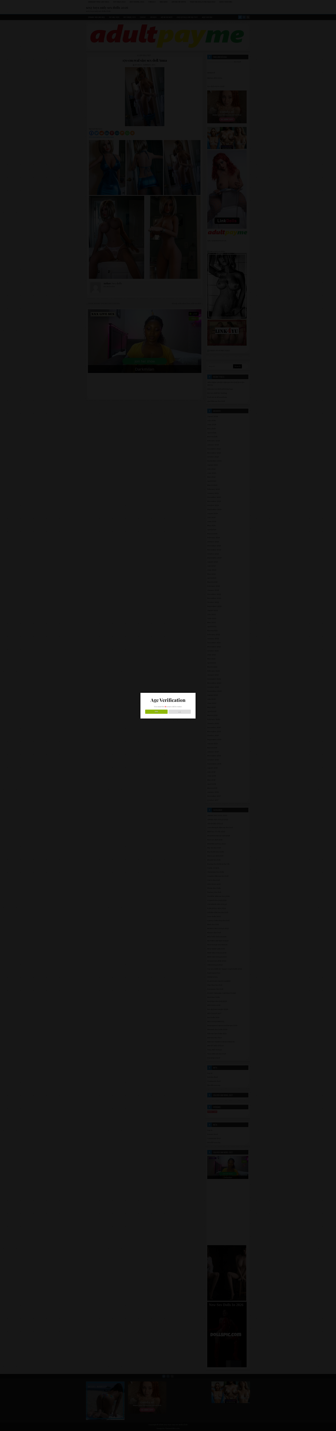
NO (179, 712)
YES (156, 712)
